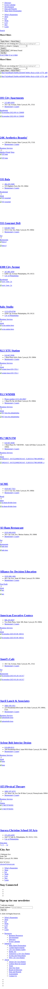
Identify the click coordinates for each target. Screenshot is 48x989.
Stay (6, 25)
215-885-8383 (9, 103)
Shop (6, 17)
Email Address (6, 907)
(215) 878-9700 (10, 311)
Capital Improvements (16, 948)
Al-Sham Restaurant (11, 527)
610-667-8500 (9, 443)
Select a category (6, 46)
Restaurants (4, 240)
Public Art (12, 952)
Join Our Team (14, 968)
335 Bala (5, 179)
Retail (8, 152)
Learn (6, 27)
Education (3, 843)
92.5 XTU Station (10, 350)
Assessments (13, 974)
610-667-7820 (9, 228)
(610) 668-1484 (10, 576)
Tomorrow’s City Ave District (19, 954)
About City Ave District (17, 962)
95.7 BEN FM (8, 438)
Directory (7, 3)
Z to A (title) (13, 55)
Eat (5, 19)
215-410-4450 (9, 835)
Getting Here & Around (17, 964)
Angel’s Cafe (7, 659)
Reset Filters (15, 41)
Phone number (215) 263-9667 (15, 399)
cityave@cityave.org (7, 864)
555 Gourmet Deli (10, 223)
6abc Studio (6, 306)
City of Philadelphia (11, 276)
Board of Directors (15, 970)
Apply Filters (5, 41)
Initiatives (7, 944)
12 (7, 845)
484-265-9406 (9, 184)
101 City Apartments (12, 97)
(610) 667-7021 (10, 489)
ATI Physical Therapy (12, 786)
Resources (8, 933)
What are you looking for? (9, 44)
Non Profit (3, 584)
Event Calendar (9, 5)
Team (11, 966)
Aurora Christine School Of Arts (18, 830)
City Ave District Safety (17, 950)
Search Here (5, 50)
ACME (4, 483)
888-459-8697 (9, 620)
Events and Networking (17, 956)
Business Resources (16, 935)
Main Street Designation (13, 11)
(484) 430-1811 (9, 706)
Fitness (2, 803)
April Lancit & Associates (14, 700)
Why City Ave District (17, 958)
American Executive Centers (16, 615)
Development (9, 7)
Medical (3, 152)
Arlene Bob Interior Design (15, 742)
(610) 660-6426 (10, 532)
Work (6, 21)
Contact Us (13, 976)
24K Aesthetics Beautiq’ (13, 137)
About (6, 960)
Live (6, 23)
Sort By (3, 53)
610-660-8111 (9, 747)
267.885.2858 (9, 272)
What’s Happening (11, 15)
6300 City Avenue (10, 266)
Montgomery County (11, 107)
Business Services (6, 148)
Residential (4, 110)
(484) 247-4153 (10, 791)
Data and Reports (10, 9)
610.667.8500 (9, 355)
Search (2, 30)
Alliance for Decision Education (18, 571)
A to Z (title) (4, 55)
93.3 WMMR (7, 394)
